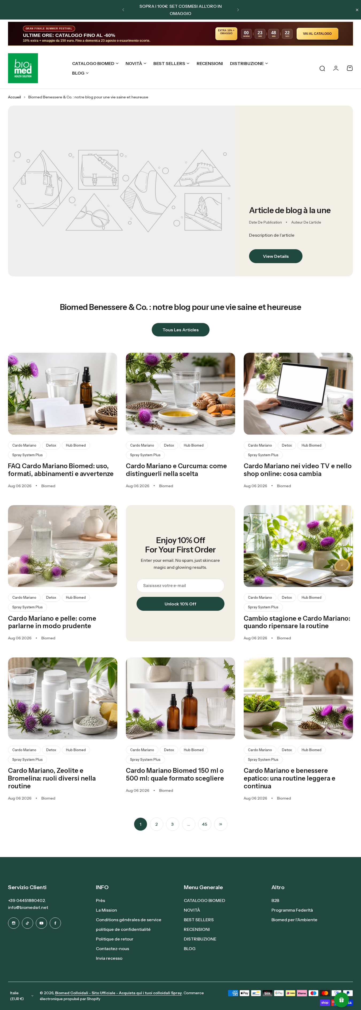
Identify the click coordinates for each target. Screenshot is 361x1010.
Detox (51, 445)
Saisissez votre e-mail (164, 585)
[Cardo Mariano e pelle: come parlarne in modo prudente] (62, 546)
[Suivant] (220, 824)
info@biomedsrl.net (28, 907)
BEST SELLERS (169, 63)
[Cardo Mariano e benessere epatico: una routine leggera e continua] (298, 698)
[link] (122, 191)
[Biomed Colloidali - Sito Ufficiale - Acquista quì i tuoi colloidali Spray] (23, 68)
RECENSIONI (197, 929)
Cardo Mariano (24, 445)
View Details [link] (276, 256)
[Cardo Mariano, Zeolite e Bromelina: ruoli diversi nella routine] (62, 698)
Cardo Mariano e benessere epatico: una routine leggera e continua (289, 778)
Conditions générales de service (128, 919)
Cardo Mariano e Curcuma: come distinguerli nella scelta (176, 470)
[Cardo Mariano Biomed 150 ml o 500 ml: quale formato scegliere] (180, 698)
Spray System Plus (27, 455)
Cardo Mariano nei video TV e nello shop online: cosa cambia (298, 470)
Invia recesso (109, 958)
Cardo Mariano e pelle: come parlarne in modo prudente (52, 622)
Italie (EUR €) (17, 995)
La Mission (106, 910)
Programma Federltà (292, 910)
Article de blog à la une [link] (290, 210)
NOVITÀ (134, 63)
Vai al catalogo (317, 34)
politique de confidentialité (123, 929)
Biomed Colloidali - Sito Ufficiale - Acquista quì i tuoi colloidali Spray (118, 992)
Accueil (14, 97)
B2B (275, 900)
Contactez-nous (112, 948)
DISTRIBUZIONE (247, 63)
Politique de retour (114, 939)
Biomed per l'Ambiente (294, 919)
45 (204, 824)
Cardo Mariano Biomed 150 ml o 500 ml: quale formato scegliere (175, 774)
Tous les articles (180, 329)
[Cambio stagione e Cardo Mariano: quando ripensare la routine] (298, 546)
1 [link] (140, 824)
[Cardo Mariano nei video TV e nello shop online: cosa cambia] (298, 394)
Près (100, 900)
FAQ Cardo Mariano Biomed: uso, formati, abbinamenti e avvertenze (61, 470)
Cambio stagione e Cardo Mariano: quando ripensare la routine (297, 622)
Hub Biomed (76, 445)
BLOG (78, 73)
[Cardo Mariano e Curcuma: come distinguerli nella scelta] (180, 394)
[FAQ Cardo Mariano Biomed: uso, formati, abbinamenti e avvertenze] (62, 394)
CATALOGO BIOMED (93, 63)
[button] (123, 10)
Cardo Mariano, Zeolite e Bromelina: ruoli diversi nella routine (52, 778)
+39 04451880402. (27, 900)
